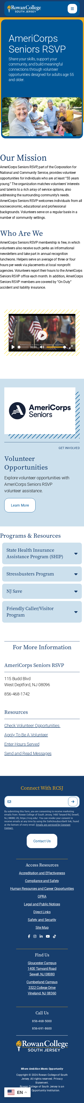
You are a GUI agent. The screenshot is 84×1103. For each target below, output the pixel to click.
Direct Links (41, 912)
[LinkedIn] (41, 936)
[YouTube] (48, 936)
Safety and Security (42, 919)
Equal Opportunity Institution (41, 1090)
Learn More (20, 505)
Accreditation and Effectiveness (42, 873)
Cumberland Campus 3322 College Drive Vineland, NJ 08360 (42, 987)
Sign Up (73, 801)
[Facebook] (29, 936)
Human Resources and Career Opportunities (42, 888)
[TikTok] (54, 936)
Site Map (42, 927)
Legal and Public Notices (42, 904)
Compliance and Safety (42, 880)
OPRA (42, 896)
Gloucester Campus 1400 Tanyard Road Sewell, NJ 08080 (42, 968)
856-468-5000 (42, 1021)
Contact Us (42, 841)
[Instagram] (34, 936)
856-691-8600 (42, 1028)
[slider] (23, 347)
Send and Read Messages (27, 753)
